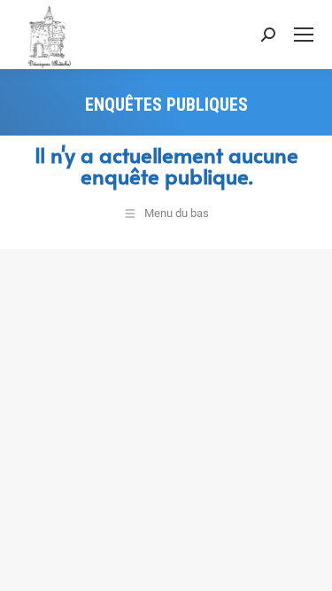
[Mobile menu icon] (303, 34)
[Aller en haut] (305, 564)
